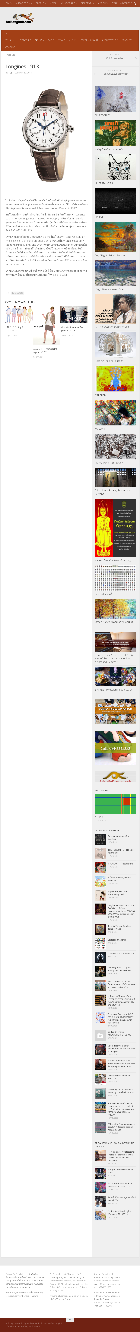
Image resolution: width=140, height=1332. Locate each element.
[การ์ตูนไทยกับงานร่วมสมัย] (115, 133)
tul (10, 72)
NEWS (53, 3)
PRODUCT (126, 40)
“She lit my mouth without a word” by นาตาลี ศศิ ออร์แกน (121, 1091)
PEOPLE (40, 3)
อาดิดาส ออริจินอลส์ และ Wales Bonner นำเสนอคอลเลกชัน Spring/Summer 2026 (121, 1063)
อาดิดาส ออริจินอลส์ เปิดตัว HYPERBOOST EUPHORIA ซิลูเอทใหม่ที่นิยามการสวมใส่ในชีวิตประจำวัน (121, 1000)
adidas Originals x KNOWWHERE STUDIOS (119, 1033)
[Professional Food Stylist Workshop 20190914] (100, 1214)
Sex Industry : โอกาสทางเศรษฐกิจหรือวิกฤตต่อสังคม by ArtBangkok (121, 1048)
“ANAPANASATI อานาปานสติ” (121, 953)
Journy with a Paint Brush (109, 462)
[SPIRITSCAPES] (115, 99)
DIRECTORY (86, 3)
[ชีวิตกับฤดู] (115, 379)
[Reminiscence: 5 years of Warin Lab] (100, 1079)
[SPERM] (115, 201)
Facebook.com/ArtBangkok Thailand (21, 1295)
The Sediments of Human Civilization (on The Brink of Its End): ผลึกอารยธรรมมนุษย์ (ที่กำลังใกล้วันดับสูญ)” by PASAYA (121, 1109)
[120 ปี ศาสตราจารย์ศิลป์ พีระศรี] (115, 309)
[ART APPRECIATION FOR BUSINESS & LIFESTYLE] (100, 1187)
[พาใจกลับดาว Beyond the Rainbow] (100, 881)
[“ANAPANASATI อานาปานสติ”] (100, 957)
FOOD (51, 40)
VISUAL (9, 40)
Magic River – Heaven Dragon (111, 289)
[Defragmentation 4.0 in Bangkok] (100, 839)
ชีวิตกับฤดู (100, 394)
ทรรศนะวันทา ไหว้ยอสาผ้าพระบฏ (113, 560)
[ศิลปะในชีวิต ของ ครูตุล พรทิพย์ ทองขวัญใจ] (100, 1201)
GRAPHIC (10, 47)
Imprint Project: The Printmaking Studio (117, 893)
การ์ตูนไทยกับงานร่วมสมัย (109, 149)
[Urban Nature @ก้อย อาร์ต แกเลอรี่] (115, 609)
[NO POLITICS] (115, 804)
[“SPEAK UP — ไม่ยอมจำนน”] (100, 867)
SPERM (99, 217)
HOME (7, 3)
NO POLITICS (102, 817)
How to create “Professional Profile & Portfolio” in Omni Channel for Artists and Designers (114, 658)
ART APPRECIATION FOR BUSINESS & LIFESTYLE (120, 1185)
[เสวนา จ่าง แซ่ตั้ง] (115, 578)
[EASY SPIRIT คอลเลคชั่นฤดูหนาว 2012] (46, 325)
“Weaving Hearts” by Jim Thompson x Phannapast (119, 969)
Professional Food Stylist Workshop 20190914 (119, 1212)
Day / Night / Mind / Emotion (110, 255)
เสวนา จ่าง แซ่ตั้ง (104, 594)
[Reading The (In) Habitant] (115, 345)
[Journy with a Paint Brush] (115, 446)
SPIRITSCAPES (102, 115)
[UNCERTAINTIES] (115, 167)
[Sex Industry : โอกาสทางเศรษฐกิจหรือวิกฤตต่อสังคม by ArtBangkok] (100, 1049)
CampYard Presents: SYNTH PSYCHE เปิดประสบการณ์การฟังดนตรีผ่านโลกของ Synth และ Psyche (121, 1018)
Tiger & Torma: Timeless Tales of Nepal (119, 927)
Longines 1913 (17, 293)
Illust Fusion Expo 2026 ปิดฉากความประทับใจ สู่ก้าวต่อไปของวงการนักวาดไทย (121, 984)
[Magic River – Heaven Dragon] (115, 273)
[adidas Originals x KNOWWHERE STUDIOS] (100, 1035)
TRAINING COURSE (122, 3)
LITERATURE (24, 40)
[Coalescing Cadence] (100, 943)
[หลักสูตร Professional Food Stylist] (115, 676)
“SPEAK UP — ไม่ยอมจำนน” (120, 863)
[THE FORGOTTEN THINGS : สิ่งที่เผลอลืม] (100, 853)
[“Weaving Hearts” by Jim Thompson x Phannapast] (100, 971)
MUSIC (72, 40)
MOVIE (61, 40)
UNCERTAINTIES (104, 183)
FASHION (39, 40)
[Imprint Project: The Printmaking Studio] (100, 895)
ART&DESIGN (23, 3)
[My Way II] (115, 412)
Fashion (10, 54)
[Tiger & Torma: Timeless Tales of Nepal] (100, 929)
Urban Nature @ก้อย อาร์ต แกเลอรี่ (114, 622)
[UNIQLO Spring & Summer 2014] (19, 314)
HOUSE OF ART (67, 3)
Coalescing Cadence (117, 939)
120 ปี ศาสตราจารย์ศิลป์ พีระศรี (112, 327)
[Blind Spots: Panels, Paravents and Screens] (115, 477)
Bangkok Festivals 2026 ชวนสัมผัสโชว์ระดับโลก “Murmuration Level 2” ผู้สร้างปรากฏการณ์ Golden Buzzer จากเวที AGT (121, 911)
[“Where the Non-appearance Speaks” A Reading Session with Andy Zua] (100, 1127)
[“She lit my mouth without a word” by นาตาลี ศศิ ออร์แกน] (100, 1093)
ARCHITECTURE (110, 40)
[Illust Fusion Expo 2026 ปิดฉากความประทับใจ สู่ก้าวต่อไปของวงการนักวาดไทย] (100, 985)
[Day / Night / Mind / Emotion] (115, 237)
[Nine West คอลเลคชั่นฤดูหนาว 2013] (74, 314)
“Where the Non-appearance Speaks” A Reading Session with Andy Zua (121, 1127)
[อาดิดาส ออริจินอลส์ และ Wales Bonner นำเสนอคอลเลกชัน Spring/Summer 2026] (100, 1064)
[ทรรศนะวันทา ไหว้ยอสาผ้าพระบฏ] (115, 528)
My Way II (100, 428)
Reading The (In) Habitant (109, 360)
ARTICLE (102, 3)
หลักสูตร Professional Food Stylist (113, 689)
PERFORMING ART (88, 40)
